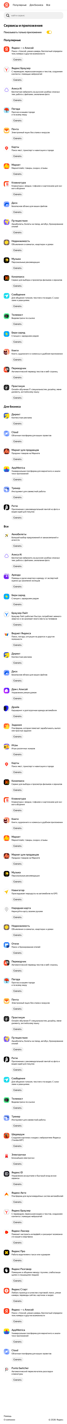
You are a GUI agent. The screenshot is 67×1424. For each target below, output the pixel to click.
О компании (9, 1420)
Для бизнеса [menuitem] (36, 5)
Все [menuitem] (48, 5)
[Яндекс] (6, 5)
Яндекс (60, 1420)
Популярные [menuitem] (19, 5)
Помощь (7, 1416)
